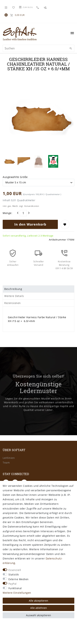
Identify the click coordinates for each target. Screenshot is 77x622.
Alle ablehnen (38, 608)
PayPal (12, 583)
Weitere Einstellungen (17, 592)
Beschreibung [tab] (13, 289)
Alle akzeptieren (38, 600)
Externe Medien (18, 579)
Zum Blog (28, 7)
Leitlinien (9, 458)
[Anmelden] (6, 7)
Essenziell (14, 570)
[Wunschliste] (13, 7)
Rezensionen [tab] (12, 303)
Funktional (15, 588)
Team (6, 462)
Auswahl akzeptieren (38, 615)
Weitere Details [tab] (14, 296)
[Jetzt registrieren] (45, 7)
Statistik (13, 574)
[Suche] (70, 48)
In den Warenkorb (30, 224)
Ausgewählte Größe (15, 177)
